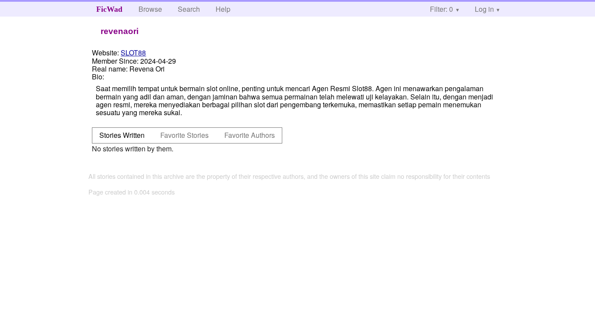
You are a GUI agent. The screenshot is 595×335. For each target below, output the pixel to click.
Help (223, 9)
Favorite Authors (249, 135)
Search (189, 9)
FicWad (109, 9)
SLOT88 (133, 53)
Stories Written (122, 135)
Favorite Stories (184, 135)
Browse (150, 9)
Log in (484, 9)
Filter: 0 (441, 9)
